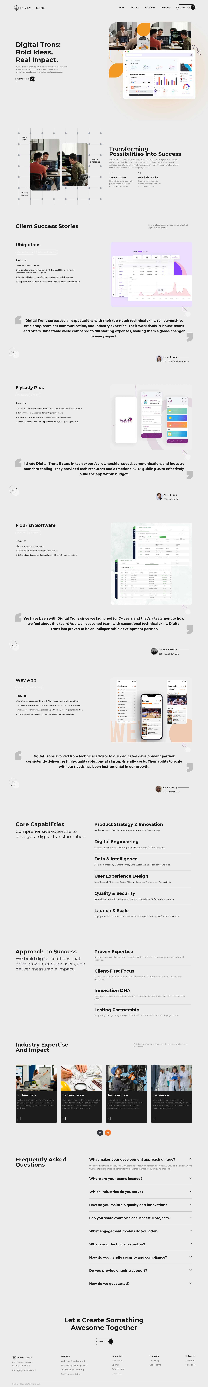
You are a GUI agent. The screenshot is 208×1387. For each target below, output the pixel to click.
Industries (150, 7)
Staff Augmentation (71, 1374)
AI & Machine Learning (72, 1370)
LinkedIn (190, 1360)
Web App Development (73, 1361)
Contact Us (184, 7)
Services (134, 7)
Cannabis (116, 1373)
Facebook (191, 1365)
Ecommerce (118, 1369)
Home (121, 7)
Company (166, 7)
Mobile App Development (74, 1365)
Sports (115, 1365)
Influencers (118, 1360)
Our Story (154, 1360)
